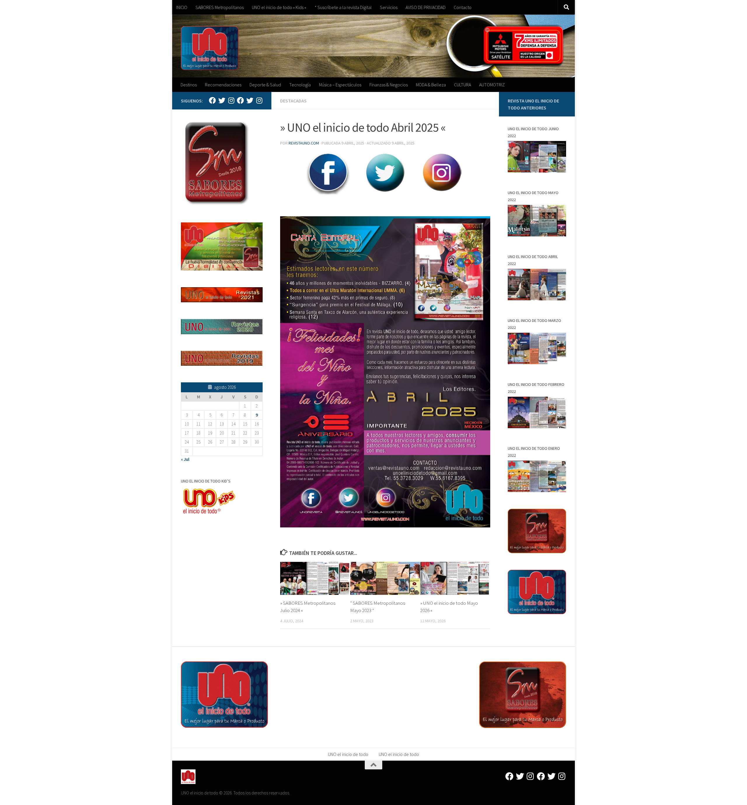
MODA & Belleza (431, 85)
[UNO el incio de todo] (212, 100)
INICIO (181, 7)
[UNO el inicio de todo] (221, 100)
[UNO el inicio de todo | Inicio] (209, 48)
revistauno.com (304, 143)
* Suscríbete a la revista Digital (343, 7)
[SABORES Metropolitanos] (240, 100)
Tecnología (300, 85)
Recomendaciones (223, 85)
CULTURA (462, 85)
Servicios (388, 7)
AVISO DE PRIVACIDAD (426, 7)
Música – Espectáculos (340, 85)
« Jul (185, 459)
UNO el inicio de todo (348, 754)
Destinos (189, 85)
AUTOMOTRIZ (492, 85)
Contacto (463, 7)
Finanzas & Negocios (388, 85)
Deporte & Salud (265, 85)
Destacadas (293, 101)
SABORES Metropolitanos (220, 7)
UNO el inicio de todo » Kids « (279, 7)
